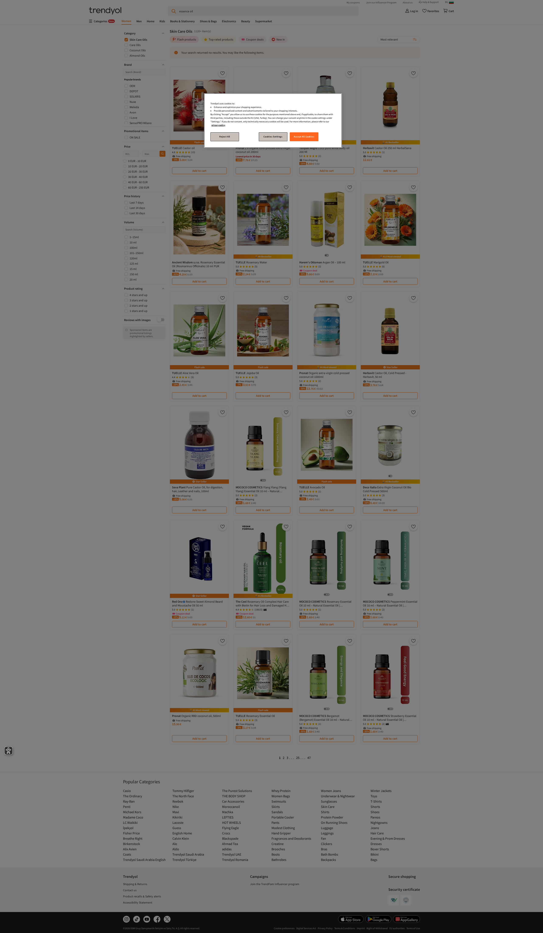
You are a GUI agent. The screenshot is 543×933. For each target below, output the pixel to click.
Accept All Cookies (304, 136)
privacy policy (218, 125)
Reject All (224, 136)
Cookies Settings (272, 136)
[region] (273, 120)
